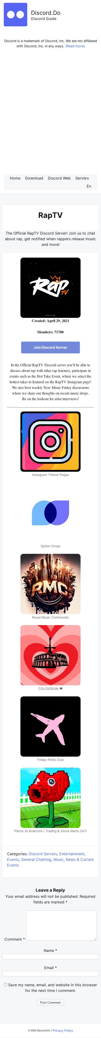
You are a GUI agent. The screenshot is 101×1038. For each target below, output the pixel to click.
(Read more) (75, 46)
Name (50, 950)
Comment (14, 939)
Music (58, 859)
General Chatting (36, 859)
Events (13, 859)
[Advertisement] (50, 112)
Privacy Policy (63, 1030)
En (89, 186)
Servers (82, 178)
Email (50, 967)
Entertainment (71, 853)
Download (34, 178)
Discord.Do (45, 12)
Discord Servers (43, 853)
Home (15, 178)
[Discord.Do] (15, 25)
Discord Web (59, 178)
